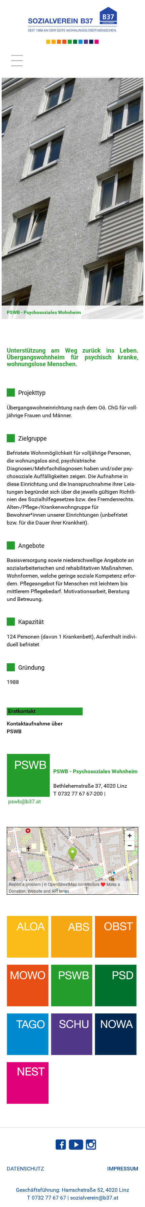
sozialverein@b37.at (94, 1197)
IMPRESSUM (122, 1168)
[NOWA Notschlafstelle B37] (116, 1033)
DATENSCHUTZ (25, 1168)
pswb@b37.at (24, 801)
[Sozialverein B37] (72, 25)
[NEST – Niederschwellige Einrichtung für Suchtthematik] (28, 1082)
